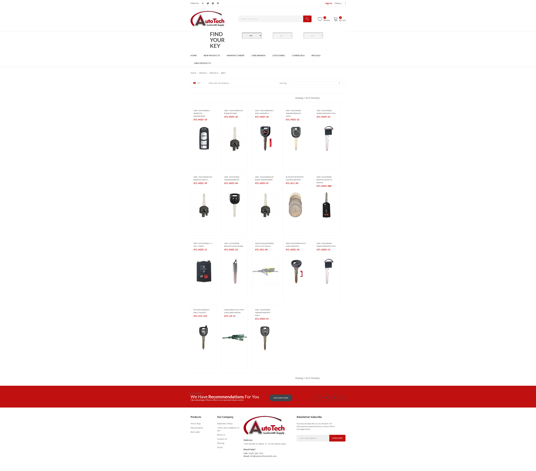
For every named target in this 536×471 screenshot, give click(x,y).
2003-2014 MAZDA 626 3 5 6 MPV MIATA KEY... (296, 244)
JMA (256, 120)
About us (221, 434)
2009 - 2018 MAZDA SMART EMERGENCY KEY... (327, 244)
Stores (220, 447)
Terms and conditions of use (228, 429)
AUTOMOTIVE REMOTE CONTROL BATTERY (295, 178)
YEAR (299, 35)
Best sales (195, 432)
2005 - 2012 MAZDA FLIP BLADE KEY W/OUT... (202, 178)
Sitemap (220, 443)
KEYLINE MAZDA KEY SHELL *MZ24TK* (201, 311)
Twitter (208, 3)
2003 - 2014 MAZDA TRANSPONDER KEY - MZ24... (263, 312)
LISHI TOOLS (260, 253)
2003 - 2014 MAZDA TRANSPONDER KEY (231, 178)
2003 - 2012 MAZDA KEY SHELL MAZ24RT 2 (264, 111)
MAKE (237, 35)
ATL (194, 187)
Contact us (222, 439)
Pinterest (213, 3)
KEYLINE (196, 319)
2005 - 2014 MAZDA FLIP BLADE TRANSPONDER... (264, 178)
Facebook (203, 3)
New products (197, 427)
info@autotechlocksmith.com (263, 456)
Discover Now (280, 397)
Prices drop (196, 423)
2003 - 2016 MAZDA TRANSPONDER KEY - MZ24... (294, 113)
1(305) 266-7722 (255, 453)
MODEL (268, 35)
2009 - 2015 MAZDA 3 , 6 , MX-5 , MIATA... (202, 244)
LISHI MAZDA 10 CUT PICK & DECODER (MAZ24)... (234, 311)
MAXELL (289, 187)
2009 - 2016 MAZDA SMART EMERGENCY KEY (326, 111)
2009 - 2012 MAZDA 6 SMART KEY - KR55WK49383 (201, 113)
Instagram (218, 3)
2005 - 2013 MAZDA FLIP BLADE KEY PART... (233, 111)
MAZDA (196, 123)
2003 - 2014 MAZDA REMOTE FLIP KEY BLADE (233, 244)
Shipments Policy (224, 423)
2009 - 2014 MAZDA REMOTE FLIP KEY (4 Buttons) (324, 180)
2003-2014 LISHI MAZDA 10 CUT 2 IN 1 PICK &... (264, 244)
